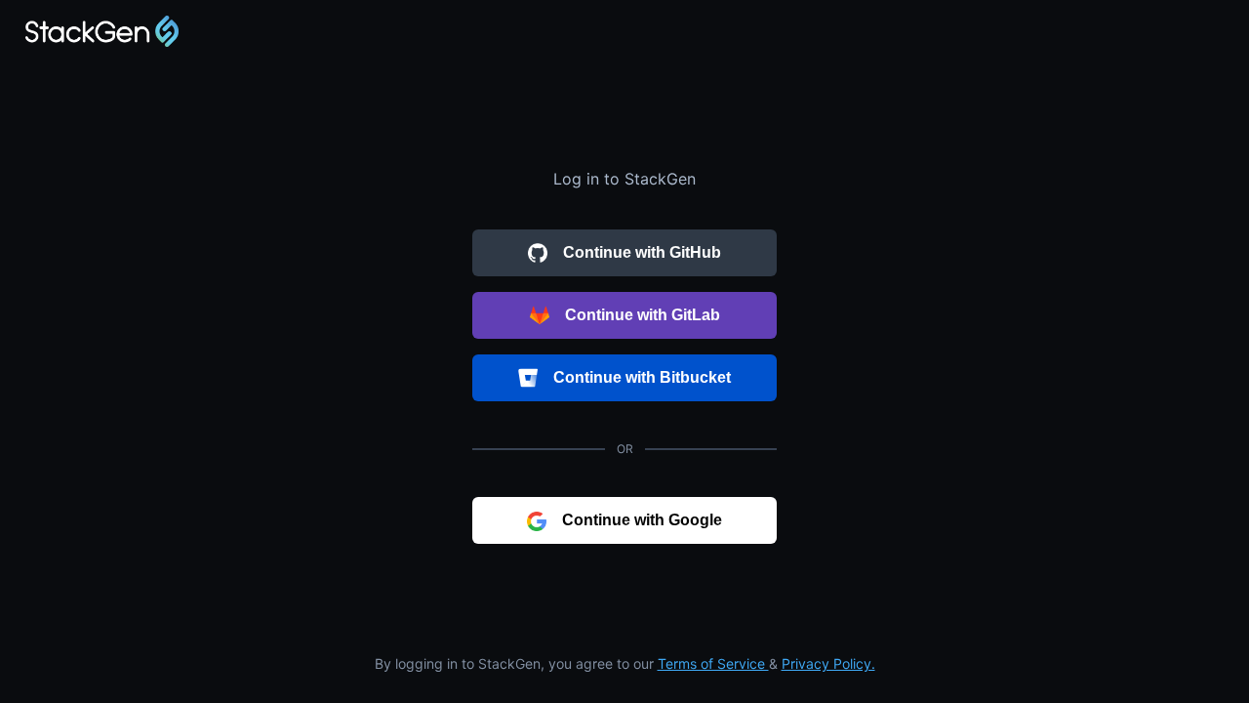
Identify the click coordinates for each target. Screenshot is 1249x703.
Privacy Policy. (828, 663)
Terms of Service (713, 663)
